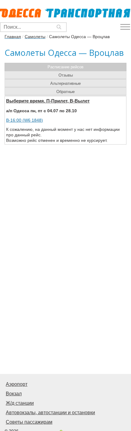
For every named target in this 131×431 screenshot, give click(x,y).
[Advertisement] (65, 303)
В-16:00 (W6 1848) (24, 120)
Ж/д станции (20, 403)
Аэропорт (16, 384)
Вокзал (14, 393)
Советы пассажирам (29, 422)
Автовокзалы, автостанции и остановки (50, 412)
